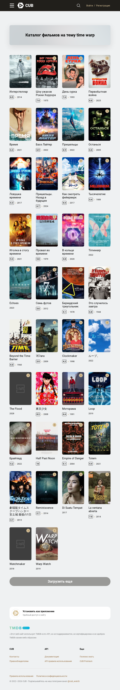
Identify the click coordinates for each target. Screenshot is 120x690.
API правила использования (58, 661)
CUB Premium (86, 661)
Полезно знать (87, 656)
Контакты (14, 656)
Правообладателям (19, 661)
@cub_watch (74, 681)
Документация (52, 656)
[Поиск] (78, 5)
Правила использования (21, 676)
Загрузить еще (60, 581)
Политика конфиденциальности (51, 676)
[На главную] (25, 5)
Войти (89, 5)
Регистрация (103, 5)
